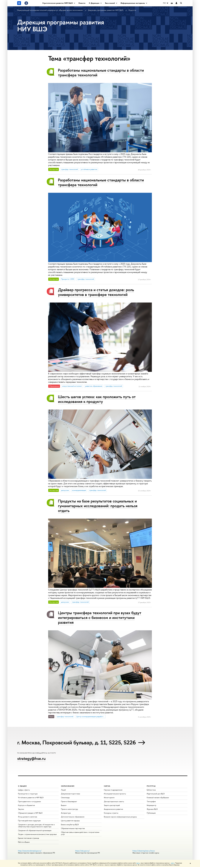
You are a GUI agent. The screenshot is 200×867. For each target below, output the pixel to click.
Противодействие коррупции (29, 820)
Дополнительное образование (72, 817)
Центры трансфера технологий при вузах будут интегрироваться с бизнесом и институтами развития (99, 617)
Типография (151, 801)
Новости (81, 3)
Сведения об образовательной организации (34, 830)
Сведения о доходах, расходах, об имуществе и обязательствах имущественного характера (36, 825)
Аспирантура (66, 813)
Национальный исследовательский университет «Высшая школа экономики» (50, 10)
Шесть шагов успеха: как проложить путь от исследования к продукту (97, 399)
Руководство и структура (28, 794)
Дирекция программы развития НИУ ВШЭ (106, 10)
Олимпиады (65, 797)
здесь (138, 863)
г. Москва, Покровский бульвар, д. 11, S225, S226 (76, 742)
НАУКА (107, 786)
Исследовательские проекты (115, 794)
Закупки (21, 809)
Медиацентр (151, 805)
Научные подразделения (113, 790)
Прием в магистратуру (69, 809)
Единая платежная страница (28, 838)
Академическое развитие (113, 809)
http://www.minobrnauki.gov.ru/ (29, 851)
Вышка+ (64, 805)
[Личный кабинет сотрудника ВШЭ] (176, 3)
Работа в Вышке (24, 842)
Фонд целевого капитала (27, 817)
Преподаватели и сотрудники (29, 801)
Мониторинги (109, 797)
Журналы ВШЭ (152, 809)
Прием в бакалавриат (69, 801)
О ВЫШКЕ (22, 786)
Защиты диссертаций (112, 805)
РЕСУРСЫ (151, 786)
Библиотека (151, 790)
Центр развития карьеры (70, 820)
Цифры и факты (24, 790)
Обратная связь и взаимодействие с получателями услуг (80, 833)
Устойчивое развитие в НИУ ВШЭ (31, 797)
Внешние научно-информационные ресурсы (120, 817)
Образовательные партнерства (73, 828)
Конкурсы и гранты (111, 813)
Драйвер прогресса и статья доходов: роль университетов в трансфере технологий (96, 292)
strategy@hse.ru (31, 758)
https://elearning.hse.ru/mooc (144, 851)
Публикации (151, 813)
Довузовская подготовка (70, 794)
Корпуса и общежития (26, 805)
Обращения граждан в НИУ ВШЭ (30, 813)
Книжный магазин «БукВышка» (158, 797)
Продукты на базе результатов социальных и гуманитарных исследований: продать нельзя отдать (97, 505)
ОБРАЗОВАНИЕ (67, 786)
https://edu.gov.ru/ (82, 851)
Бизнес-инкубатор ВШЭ (70, 824)
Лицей (63, 790)
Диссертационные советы (114, 801)
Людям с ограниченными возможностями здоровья (37, 834)
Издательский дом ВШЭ (156, 794)
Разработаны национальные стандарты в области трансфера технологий (101, 72)
